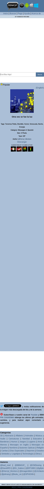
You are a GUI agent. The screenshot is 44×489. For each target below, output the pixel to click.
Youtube (34, 414)
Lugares (32, 441)
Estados (40, 450)
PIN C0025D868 (7, 417)
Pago (20, 13)
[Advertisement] (22, 45)
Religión (40, 448)
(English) (40, 88)
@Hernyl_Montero (24, 139)
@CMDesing (35, 465)
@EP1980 (30, 468)
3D (1, 435)
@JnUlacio (39, 471)
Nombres (13, 448)
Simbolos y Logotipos (11, 454)
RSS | (14, 487)
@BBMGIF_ (20, 465)
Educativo (37, 439)
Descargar (22, 142)
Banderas (4, 441)
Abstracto (9, 435)
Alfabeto (19, 435)
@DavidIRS (5, 468)
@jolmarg (5, 474)
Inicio (5, 13)
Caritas (4, 450)
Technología (27, 454)
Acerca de (36, 13)
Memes (3, 445)
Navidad (26, 439)
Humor (14, 441)
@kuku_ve (16, 474)
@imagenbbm (26, 471)
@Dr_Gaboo (18, 468)
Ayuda (27, 13)
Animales (29, 435)
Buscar (13, 13)
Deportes (30, 450)
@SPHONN (28, 474)
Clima (37, 454)
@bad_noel (5, 465)
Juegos (22, 441)
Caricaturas (14, 439)
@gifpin (40, 468)
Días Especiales (17, 450)
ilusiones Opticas (27, 448)
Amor (40, 441)
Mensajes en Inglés (19, 445)
